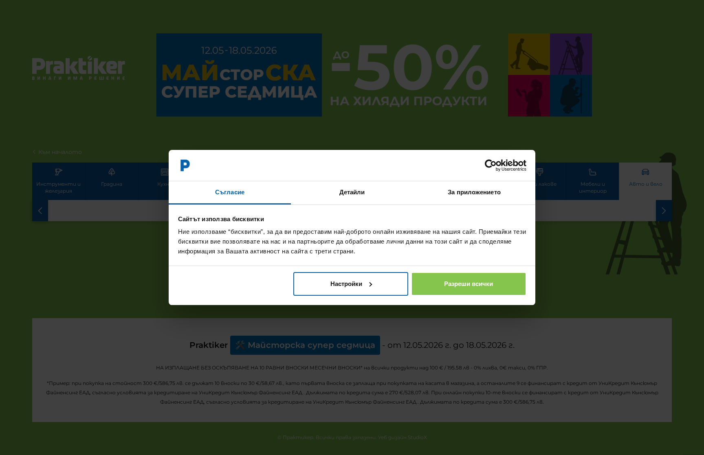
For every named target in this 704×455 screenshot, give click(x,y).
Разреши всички (468, 283)
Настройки (346, 283)
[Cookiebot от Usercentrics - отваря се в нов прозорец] (490, 165)
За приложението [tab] (474, 192)
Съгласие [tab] (229, 192)
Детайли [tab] (352, 192)
